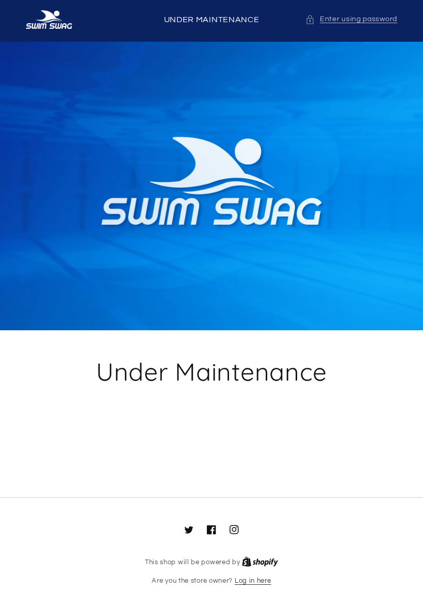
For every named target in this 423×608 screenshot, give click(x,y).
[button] (351, 19)
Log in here (253, 580)
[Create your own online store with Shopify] (260, 562)
